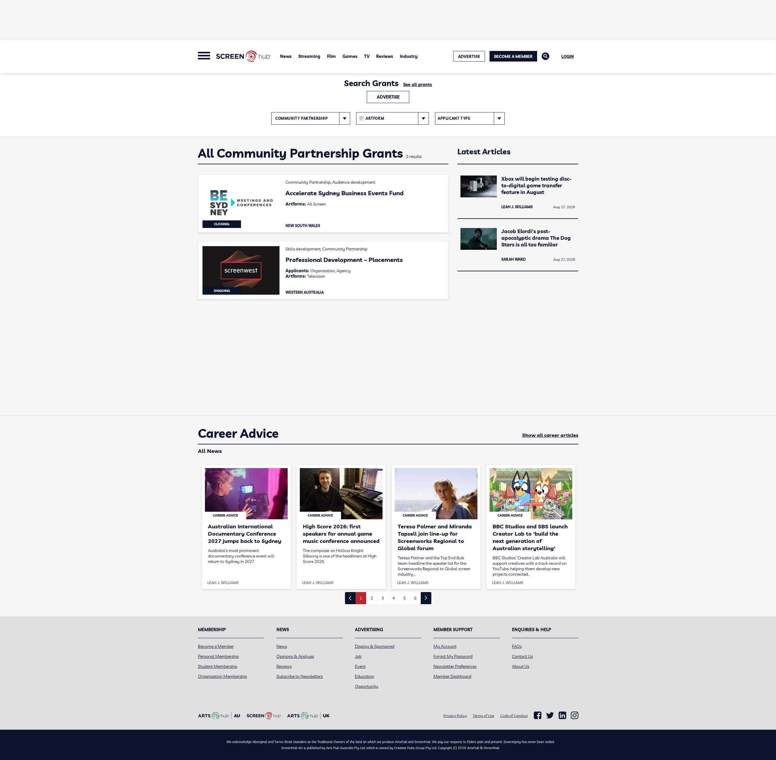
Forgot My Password (453, 656)
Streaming (309, 56)
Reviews (384, 56)
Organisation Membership (222, 676)
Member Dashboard (452, 676)
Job (358, 656)
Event (360, 666)
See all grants (417, 84)
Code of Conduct (514, 715)
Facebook (537, 715)
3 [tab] (382, 598)
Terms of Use (483, 715)
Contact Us (522, 656)
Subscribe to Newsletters (299, 676)
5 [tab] (404, 598)
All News (210, 450)
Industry (409, 56)
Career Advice (238, 433)
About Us (520, 666)
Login (567, 56)
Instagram (574, 715)
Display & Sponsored (374, 646)
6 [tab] (415, 598)
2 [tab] (371, 598)
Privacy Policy (455, 715)
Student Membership (217, 666)
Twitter (550, 715)
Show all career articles (550, 435)
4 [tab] (393, 598)
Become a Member (513, 56)
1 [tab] (361, 598)
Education (364, 676)
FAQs (517, 646)
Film (331, 56)
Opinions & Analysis (295, 656)
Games (350, 56)
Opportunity (366, 686)
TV (367, 56)
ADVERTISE (469, 56)
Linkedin (562, 715)
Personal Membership (218, 656)
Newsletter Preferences (455, 666)
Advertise (388, 97)
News (286, 56)
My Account (445, 646)
